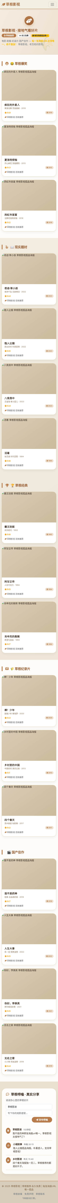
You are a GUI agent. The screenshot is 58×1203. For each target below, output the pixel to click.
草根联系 (40, 1194)
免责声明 (29, 1194)
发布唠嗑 (43, 1119)
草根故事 (17, 1194)
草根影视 (12, 4)
